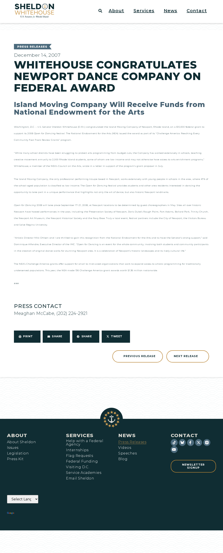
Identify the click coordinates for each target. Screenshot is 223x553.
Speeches (127, 453)
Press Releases (32, 46)
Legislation (18, 453)
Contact (184, 435)
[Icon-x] (198, 442)
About (17, 435)
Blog (122, 459)
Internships (77, 450)
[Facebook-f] (190, 442)
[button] (118, 10)
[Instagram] (206, 442)
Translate (27, 513)
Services (79, 435)
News (127, 435)
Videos (124, 448)
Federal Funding (82, 461)
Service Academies (83, 473)
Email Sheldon (80, 478)
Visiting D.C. (77, 467)
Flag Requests (79, 456)
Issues (13, 448)
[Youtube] (174, 449)
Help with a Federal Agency (84, 442)
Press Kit (15, 459)
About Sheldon (21, 442)
